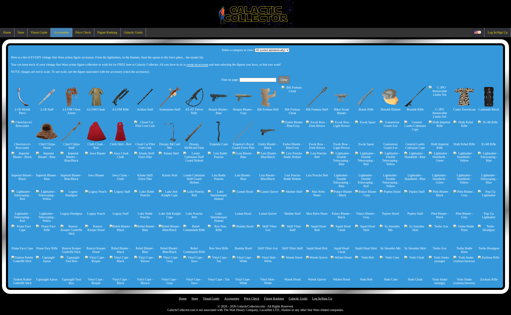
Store (21, 32)
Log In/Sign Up (498, 32)
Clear (283, 79)
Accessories (61, 32)
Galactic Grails (133, 32)
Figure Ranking (107, 32)
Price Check (83, 32)
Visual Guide (39, 32)
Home (7, 32)
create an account (197, 64)
